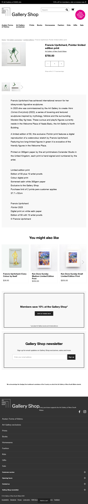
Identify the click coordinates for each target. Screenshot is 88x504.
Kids (4, 454)
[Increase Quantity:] (61, 63)
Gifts (4, 460)
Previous (5, 87)
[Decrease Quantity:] (48, 63)
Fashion (5, 448)
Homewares (7, 442)
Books (5, 436)
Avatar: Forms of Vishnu (12, 419)
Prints (4, 430)
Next (23, 87)
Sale (4, 466)
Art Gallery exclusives (11, 424)
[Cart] (72, 9)
